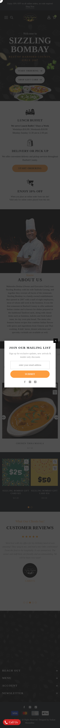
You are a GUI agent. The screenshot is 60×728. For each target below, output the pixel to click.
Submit (30, 374)
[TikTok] (35, 382)
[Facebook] (25, 382)
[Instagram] (30, 382)
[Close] (55, 341)
